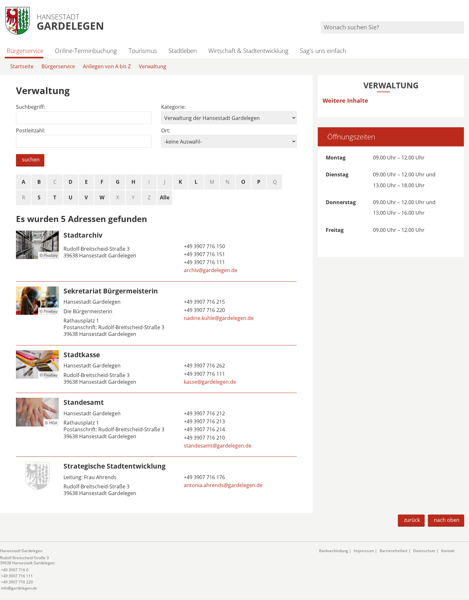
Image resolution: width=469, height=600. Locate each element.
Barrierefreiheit (393, 550)
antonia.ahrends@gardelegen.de (222, 485)
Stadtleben (182, 50)
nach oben (446, 519)
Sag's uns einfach (323, 50)
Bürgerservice (25, 50)
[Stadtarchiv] (156, 254)
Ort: (165, 130)
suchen (31, 159)
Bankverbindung (333, 550)
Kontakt (448, 550)
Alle (164, 197)
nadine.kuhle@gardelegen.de (218, 318)
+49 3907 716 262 (203, 365)
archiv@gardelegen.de (209, 270)
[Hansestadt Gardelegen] (154, 569)
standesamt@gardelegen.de (216, 445)
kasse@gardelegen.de (209, 381)
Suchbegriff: (30, 107)
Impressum (364, 550)
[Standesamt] (156, 425)
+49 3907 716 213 (203, 421)
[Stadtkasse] (156, 369)
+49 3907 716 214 (203, 429)
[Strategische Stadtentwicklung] (156, 480)
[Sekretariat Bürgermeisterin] (156, 313)
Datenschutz (424, 550)
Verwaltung (152, 66)
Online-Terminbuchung (86, 50)
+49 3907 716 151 (203, 254)
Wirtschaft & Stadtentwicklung (248, 50)
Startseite (22, 66)
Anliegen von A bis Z (107, 66)
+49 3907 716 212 (203, 413)
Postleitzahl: (30, 130)
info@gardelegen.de (18, 588)
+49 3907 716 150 (203, 246)
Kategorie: (173, 107)
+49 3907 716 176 (203, 477)
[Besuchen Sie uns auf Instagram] (463, 13)
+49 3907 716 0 (14, 570)
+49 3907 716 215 (203, 301)
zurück (412, 519)
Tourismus (143, 50)
